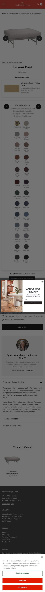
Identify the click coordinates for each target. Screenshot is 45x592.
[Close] (42, 557)
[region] (22, 573)
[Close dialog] (42, 281)
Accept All (22, 587)
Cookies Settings (22, 573)
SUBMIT (33, 302)
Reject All (22, 580)
